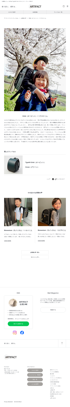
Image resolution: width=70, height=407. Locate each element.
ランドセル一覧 (58, 12)
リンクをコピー (61, 179)
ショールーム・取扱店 (35, 375)
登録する (53, 310)
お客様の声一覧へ (35, 252)
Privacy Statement (8, 401)
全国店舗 (35, 12)
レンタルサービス (54, 379)
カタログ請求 (11, 12)
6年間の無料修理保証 (54, 381)
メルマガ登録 (53, 383)
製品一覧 (35, 379)
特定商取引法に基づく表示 (55, 394)
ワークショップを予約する (55, 377)
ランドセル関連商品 (54, 371)
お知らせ (52, 387)
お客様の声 (52, 389)
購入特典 (52, 373)
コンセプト (52, 375)
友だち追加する (18, 323)
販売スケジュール (54, 369)
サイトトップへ (35, 257)
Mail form (7, 368)
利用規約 (52, 396)
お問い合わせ (53, 398)
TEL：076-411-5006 (10, 370)
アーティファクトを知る (55, 385)
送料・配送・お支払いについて (56, 392)
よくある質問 (35, 384)
